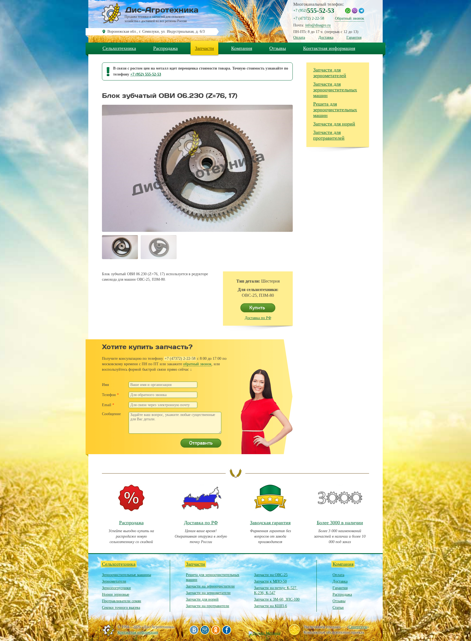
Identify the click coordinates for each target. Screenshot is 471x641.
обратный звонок (197, 364)
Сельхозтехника (119, 48)
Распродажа (165, 48)
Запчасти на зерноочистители (210, 586)
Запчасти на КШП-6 (270, 606)
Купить (257, 308)
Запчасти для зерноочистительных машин (335, 89)
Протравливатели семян (121, 601)
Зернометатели (114, 581)
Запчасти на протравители (207, 606)
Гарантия (353, 37)
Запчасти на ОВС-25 (271, 575)
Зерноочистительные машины (126, 575)
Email (108, 405)
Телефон (110, 395)
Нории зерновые (115, 594)
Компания (241, 48)
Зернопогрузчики (116, 588)
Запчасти (204, 48)
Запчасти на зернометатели (208, 593)
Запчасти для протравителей (329, 135)
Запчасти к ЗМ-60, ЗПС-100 (277, 599)
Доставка (325, 37)
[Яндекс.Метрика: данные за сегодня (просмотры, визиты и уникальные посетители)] (264, 633)
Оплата (299, 37)
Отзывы (277, 48)
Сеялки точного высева (121, 608)
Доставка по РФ (258, 318)
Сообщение (111, 414)
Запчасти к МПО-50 (270, 581)
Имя (105, 385)
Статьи (338, 608)
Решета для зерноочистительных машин (335, 109)
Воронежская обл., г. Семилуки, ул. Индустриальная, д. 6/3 (156, 31)
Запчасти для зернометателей (329, 72)
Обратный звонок (349, 18)
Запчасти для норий (334, 124)
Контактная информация (329, 48)
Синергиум (358, 627)
